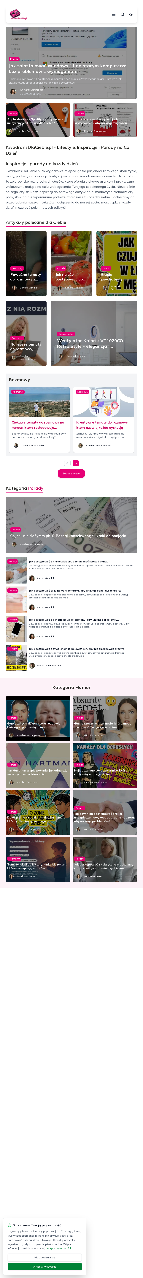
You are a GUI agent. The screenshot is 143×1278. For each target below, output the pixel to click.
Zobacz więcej (71, 473)
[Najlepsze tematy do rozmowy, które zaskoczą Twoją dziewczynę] (26, 333)
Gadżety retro (65, 334)
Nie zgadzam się (44, 1257)
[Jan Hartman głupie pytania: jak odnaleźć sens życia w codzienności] (38, 765)
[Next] (76, 463)
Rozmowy (17, 268)
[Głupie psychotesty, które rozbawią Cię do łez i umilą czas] (116, 263)
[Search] (122, 14)
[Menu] (113, 14)
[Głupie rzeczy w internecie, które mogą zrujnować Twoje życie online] (105, 718)
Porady (14, 59)
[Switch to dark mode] (131, 14)
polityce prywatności (58, 1248)
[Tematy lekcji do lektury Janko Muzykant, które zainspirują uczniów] (38, 859)
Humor (106, 268)
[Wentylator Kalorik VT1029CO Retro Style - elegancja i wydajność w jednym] (94, 333)
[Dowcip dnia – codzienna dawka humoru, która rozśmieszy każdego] (38, 812)
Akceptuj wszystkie (44, 1266)
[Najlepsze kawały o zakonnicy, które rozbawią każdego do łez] (105, 765)
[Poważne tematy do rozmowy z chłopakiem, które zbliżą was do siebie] (26, 263)
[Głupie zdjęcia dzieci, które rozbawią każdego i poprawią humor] (38, 718)
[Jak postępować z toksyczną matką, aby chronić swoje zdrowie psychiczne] (105, 859)
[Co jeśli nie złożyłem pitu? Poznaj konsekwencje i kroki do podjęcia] (71, 525)
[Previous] (67, 463)
